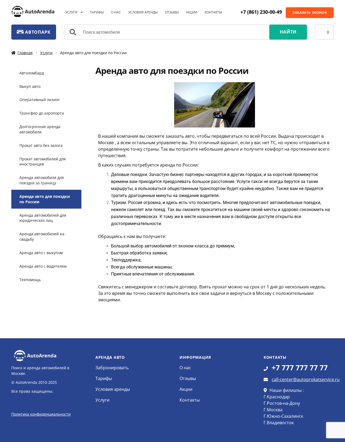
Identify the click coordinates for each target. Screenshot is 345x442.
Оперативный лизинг (39, 99)
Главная (25, 52)
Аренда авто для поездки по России (44, 199)
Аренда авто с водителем (43, 266)
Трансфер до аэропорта (41, 113)
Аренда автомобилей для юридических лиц (42, 218)
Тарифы (97, 12)
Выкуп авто (29, 86)
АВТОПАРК (37, 32)
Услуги (71, 12)
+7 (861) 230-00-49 (261, 11)
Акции (191, 12)
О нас (116, 12)
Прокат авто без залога (41, 145)
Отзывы (172, 12)
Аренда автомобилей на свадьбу (41, 236)
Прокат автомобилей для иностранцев (42, 161)
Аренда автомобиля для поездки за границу (41, 180)
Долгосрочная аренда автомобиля (39, 129)
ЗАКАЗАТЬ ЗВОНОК (309, 12)
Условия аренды (143, 12)
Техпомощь (30, 279)
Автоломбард (31, 72)
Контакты (213, 12)
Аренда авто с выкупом (41, 252)
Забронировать (112, 368)
